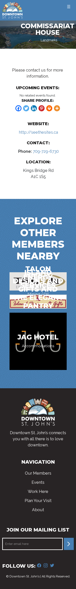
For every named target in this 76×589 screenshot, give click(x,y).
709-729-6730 (45, 151)
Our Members (38, 473)
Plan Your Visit (38, 500)
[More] (57, 108)
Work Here (38, 491)
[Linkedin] (33, 108)
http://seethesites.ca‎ (38, 132)
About (38, 509)
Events (38, 482)
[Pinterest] (41, 108)
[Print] (49, 108)
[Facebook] (18, 108)
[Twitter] (26, 108)
